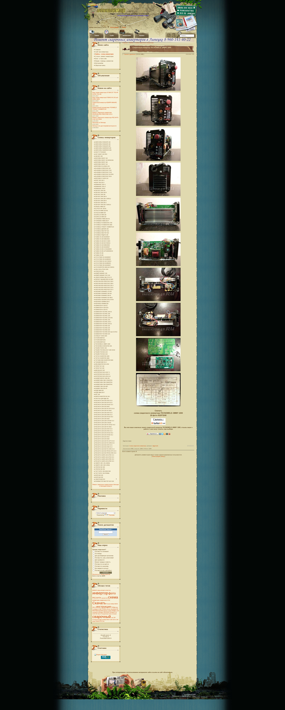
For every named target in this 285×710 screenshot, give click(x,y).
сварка (110, 610)
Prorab (108, 603)
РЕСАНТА (96, 598)
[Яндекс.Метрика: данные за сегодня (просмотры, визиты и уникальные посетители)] (101, 655)
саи (118, 610)
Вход (124, 27)
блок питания (113, 613)
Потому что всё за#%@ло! (103, 570)
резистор (108, 590)
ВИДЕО (114, 610)
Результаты (96, 574)
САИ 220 (112, 619)
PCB (109, 600)
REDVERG (107, 612)
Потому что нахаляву (101, 566)
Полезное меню (127, 35)
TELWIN (104, 609)
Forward (94, 619)
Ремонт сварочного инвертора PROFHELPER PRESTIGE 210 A (102, 113)
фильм (106, 610)
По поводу (98, 553)
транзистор (104, 598)
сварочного (103, 600)
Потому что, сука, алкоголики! (104, 557)
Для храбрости (99, 560)
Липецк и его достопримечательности (104, 126)
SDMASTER (98, 621)
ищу (117, 607)
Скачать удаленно (130, 54)
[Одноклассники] (165, 433)
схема (113, 597)
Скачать (99, 603)
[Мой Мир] (167, 433)
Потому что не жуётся (102, 564)
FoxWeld (94, 609)
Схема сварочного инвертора (137, 446)
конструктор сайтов (185, 696)
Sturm (99, 613)
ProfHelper (100, 612)
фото (112, 593)
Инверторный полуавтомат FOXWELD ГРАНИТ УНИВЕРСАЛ (104, 108)
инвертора (95, 600)
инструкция (103, 606)
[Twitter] (162, 433)
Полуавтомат (105, 613)
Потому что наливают (102, 551)
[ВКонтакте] (160, 433)
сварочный (101, 617)
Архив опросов (105, 574)
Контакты (141, 35)
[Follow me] (173, 35)
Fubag (113, 607)
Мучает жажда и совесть (102, 562)
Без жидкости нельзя (101, 568)
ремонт (94, 590)
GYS (115, 612)
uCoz (193, 696)
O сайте (112, 35)
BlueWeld (100, 610)
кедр (93, 621)
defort (107, 619)
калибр (104, 619)
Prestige (99, 619)
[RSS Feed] (169, 35)
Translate (112, 515)
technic (108, 609)
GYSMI (99, 609)
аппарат (103, 590)
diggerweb (155, 446)
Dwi (103, 621)
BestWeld (113, 609)
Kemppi (112, 612)
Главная (97, 35)
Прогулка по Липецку (99, 122)
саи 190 (113, 617)
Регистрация (114, 27)
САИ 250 (94, 613)
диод (99, 590)
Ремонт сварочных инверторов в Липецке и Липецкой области (106, 485)
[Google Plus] (169, 433)
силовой (94, 612)
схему (112, 604)
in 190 (116, 619)
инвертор (100, 593)
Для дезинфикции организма (104, 555)
